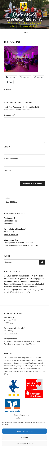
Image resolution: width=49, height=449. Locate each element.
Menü (25, 32)
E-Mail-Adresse (11, 159)
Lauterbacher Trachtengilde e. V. (24, 17)
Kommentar (9, 115)
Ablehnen (24, 437)
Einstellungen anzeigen (24, 444)
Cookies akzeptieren (24, 431)
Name (7, 147)
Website (7, 170)
